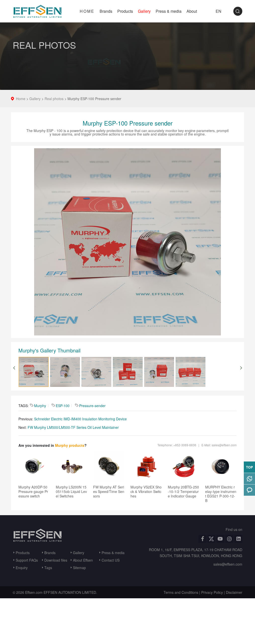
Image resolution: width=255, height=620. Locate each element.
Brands (106, 11)
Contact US (111, 560)
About (192, 11)
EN (218, 11)
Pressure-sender (92, 405)
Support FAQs (27, 560)
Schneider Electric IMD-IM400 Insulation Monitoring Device (80, 418)
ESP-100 (62, 405)
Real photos (54, 98)
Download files (55, 560)
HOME (87, 11)
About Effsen (83, 560)
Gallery (144, 11)
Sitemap (79, 567)
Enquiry (22, 567)
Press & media (169, 11)
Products (125, 11)
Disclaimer (234, 592)
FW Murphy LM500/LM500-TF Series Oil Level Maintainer (73, 427)
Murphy (40, 405)
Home (20, 98)
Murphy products (69, 445)
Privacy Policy (212, 592)
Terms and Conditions (181, 592)
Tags (48, 567)
